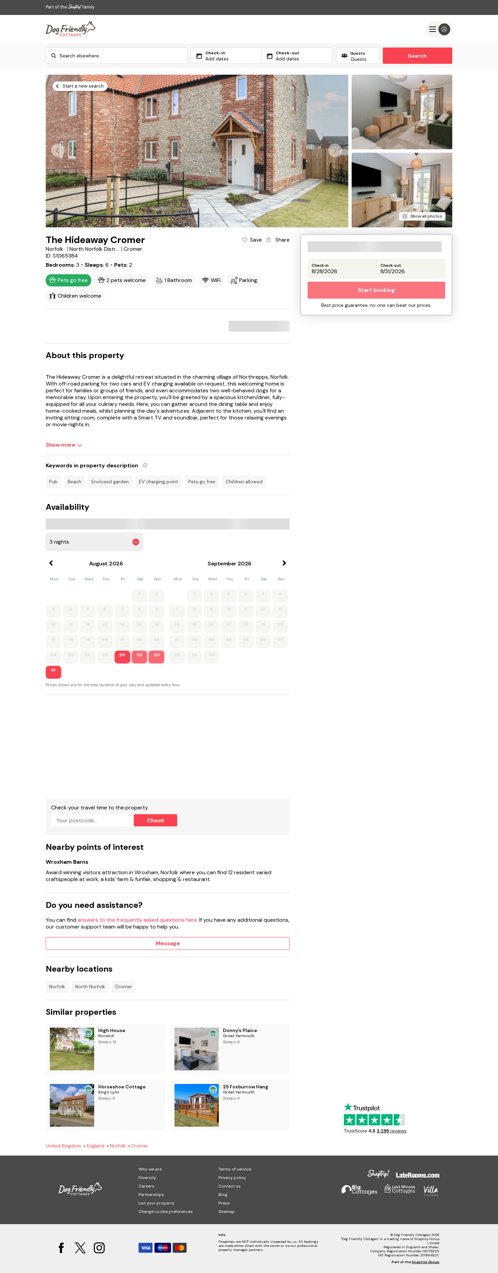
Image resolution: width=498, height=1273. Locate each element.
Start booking (376, 290)
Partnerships (151, 1194)
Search (417, 55)
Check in (320, 265)
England (95, 1146)
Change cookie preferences (166, 1211)
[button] (335, 150)
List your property (156, 1203)
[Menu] (439, 29)
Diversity (147, 1177)
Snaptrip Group (425, 1262)
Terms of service (235, 1169)
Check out (390, 265)
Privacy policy (232, 1177)
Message (168, 943)
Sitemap (227, 1211)
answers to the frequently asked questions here (137, 919)
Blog (223, 1194)
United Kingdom (63, 1146)
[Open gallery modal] (197, 151)
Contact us (230, 1186)
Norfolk (57, 987)
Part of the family (70, 7)
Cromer (123, 987)
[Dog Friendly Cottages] (71, 29)
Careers (146, 1186)
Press (224, 1203)
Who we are (150, 1169)
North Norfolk (90, 987)
